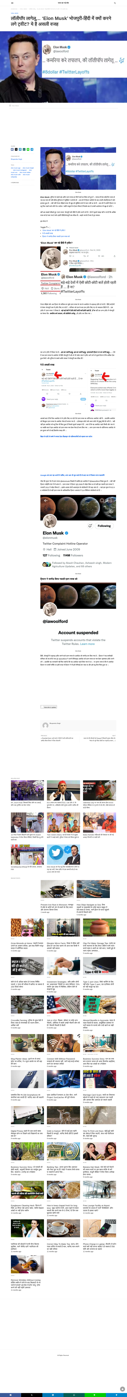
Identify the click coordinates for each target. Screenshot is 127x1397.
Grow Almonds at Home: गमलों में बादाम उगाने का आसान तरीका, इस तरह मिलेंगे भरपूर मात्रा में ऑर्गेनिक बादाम (27, 945)
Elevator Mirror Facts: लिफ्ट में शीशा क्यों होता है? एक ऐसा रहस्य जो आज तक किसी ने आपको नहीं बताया (63, 945)
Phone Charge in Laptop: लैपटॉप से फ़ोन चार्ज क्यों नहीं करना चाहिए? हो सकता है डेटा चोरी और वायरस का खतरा (99, 1246)
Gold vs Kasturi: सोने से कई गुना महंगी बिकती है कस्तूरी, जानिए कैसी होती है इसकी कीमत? (62, 1133)
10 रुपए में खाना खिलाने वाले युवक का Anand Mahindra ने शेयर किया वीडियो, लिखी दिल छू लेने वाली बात (27, 837)
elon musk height (28, 168)
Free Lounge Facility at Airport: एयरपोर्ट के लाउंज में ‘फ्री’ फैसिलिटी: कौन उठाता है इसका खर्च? (98, 1208)
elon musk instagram (20, 170)
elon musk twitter (25, 172)
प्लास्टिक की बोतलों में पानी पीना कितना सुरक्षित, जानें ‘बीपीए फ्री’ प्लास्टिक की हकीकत (25, 1246)
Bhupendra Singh (55, 723)
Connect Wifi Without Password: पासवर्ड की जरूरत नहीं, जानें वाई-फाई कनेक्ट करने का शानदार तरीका (63, 1061)
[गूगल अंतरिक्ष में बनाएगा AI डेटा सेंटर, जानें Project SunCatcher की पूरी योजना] (63, 1079)
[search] (115, 3)
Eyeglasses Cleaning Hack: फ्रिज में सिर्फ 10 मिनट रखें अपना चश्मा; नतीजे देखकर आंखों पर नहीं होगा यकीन (27, 1208)
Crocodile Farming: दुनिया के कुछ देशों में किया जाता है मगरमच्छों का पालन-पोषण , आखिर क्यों (27, 1022)
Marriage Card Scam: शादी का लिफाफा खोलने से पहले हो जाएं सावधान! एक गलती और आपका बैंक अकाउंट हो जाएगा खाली (99, 1097)
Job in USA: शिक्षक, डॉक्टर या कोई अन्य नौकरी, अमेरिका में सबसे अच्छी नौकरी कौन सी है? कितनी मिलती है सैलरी (63, 1022)
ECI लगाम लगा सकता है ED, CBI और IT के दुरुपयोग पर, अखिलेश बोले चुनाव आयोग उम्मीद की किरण (62, 805)
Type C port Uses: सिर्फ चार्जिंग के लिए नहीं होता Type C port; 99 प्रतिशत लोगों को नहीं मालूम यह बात (98, 984)
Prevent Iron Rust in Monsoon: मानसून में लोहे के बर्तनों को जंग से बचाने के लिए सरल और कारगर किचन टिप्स (57, 907)
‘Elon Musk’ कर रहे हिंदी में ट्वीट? (53, 230)
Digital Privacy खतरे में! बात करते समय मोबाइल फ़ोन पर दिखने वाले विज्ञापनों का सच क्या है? (26, 1133)
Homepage (14, 9)
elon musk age (15, 168)
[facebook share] (12, 149)
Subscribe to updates (50, 707)
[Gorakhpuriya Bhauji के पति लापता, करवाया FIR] (27, 855)
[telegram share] (32, 149)
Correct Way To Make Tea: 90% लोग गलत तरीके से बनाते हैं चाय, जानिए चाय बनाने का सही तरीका (63, 1246)
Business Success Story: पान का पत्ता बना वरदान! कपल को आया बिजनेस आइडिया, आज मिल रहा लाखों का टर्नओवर (99, 1061)
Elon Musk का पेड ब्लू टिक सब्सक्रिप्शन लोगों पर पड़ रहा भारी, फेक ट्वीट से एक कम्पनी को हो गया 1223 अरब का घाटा (63, 869)
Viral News (23, 9)
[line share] (28, 149)
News (42, 900)
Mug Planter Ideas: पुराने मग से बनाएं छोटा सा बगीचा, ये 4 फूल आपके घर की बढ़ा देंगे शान (26, 1061)
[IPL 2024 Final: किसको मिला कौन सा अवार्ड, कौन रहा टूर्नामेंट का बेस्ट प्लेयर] (27, 790)
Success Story (93, 1054)
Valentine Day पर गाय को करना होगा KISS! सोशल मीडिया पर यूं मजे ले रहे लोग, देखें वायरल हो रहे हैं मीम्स (99, 805)
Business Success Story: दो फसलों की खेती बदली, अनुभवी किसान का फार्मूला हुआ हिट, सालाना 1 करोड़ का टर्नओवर (27, 1169)
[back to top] (122, 1389)
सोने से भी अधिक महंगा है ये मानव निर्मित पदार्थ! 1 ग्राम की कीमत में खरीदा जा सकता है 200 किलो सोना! (27, 984)
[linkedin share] (20, 149)
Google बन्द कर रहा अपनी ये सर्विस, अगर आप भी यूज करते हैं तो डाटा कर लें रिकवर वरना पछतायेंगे (72, 475)
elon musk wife (16, 174)
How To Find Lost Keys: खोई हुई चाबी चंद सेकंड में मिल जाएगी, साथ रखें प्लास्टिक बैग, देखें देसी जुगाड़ (98, 1133)
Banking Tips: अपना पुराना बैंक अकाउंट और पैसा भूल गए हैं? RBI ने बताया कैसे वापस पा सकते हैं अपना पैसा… (63, 1169)
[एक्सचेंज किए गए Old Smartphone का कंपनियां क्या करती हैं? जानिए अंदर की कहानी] (27, 1079)
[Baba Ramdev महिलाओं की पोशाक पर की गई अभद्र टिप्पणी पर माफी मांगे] (99, 822)
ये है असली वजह (47, 233)
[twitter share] (16, 149)
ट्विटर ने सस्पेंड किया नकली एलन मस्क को (56, 236)
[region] (63, 125)
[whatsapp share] (24, 149)
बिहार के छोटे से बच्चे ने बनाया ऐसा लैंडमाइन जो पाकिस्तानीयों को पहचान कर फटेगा (66, 437)
